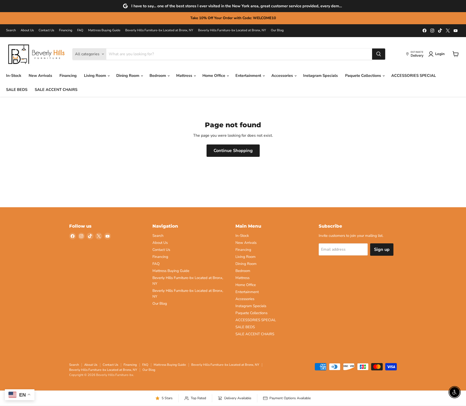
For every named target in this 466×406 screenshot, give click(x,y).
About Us (27, 30)
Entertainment (248, 75)
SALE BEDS (16, 89)
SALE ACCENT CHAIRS (56, 89)
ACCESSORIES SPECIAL (413, 75)
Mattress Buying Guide (104, 30)
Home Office (214, 75)
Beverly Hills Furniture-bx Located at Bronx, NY (159, 30)
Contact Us (46, 30)
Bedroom (158, 75)
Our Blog (277, 30)
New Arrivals (40, 75)
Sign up (382, 249)
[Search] (378, 54)
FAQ (80, 30)
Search (11, 30)
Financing (65, 30)
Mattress (184, 75)
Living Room (95, 75)
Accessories (282, 75)
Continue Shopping (233, 150)
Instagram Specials (320, 75)
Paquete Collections (363, 75)
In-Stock (13, 75)
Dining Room (128, 75)
